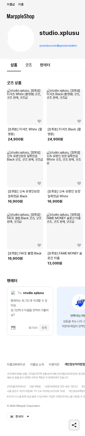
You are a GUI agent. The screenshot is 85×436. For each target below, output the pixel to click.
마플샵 (11, 4)
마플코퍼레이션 (16, 364)
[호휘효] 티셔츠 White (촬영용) (25, 131)
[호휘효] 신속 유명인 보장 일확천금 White (64, 193)
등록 (44, 327)
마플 (21, 4)
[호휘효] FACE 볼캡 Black (25, 253)
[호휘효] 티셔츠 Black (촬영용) (64, 131)
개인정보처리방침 (75, 364)
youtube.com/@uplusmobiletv (58, 45)
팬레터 (45, 65)
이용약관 (54, 364)
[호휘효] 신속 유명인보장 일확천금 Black (24, 193)
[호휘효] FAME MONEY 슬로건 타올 (65, 255)
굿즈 (28, 65)
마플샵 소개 (37, 364)
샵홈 (13, 65)
